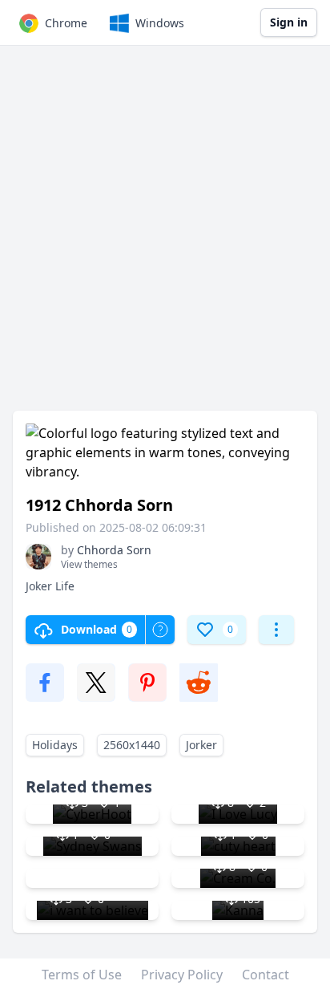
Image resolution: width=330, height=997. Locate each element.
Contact (265, 974)
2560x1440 (131, 744)
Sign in (289, 22)
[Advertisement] (165, 236)
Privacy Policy (182, 974)
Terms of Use (82, 974)
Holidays (55, 744)
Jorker (201, 744)
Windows (159, 22)
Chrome (66, 22)
